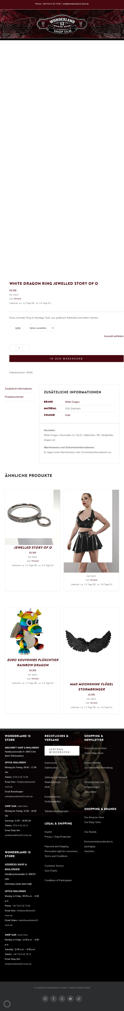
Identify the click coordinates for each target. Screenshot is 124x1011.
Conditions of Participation (58, 880)
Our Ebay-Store (92, 822)
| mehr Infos (22, 806)
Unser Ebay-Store (93, 753)
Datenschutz (51, 767)
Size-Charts (51, 870)
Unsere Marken (92, 762)
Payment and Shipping (56, 846)
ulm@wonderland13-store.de (18, 835)
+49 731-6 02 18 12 (22, 954)
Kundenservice (52, 796)
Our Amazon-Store (94, 817)
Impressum (51, 762)
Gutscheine (90, 791)
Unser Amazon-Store (95, 748)
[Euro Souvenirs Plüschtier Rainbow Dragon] (29, 609)
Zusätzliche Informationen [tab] (18, 388)
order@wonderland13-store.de (19, 796)
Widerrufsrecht (52, 782)
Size (18, 328)
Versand (17, 299)
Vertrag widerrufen (59, 751)
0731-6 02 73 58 (20, 777)
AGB (47, 787)
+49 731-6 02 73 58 (21, 906)
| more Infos (22, 935)
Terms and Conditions (56, 856)
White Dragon (72, 401)
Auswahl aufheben (114, 336)
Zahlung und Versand (56, 777)
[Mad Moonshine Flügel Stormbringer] (88, 609)
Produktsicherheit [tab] (14, 396)
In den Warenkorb (66, 358)
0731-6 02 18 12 (20, 825)
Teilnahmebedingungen (57, 811)
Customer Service (54, 865)
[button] (7, 1004)
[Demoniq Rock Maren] (88, 492)
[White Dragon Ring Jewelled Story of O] (29, 492)
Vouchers (89, 851)
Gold (67, 415)
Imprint (48, 831)
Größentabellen (53, 801)
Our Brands (90, 831)
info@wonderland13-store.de (76, 4)
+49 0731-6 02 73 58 (51, 4)
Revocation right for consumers (61, 851)
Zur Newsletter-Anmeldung (98, 767)
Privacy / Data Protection (58, 836)
